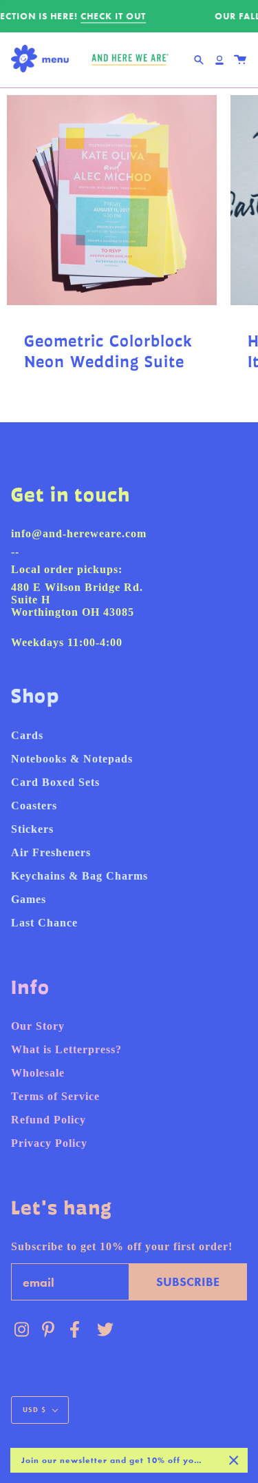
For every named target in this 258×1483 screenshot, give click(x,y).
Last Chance (44, 923)
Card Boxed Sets (55, 782)
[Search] (199, 59)
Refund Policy (48, 1120)
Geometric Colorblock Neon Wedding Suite (108, 351)
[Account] (219, 59)
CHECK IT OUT (112, 16)
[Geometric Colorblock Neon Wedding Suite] (112, 200)
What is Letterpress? (66, 1049)
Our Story (38, 1026)
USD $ (34, 1409)
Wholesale (38, 1073)
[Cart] (240, 59)
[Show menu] (43, 59)
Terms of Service (55, 1096)
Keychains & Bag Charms (79, 876)
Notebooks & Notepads (72, 759)
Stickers (32, 829)
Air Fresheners (51, 852)
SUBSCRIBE (187, 1281)
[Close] (234, 1460)
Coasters (34, 805)
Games (28, 899)
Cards (27, 735)
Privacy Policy (49, 1143)
